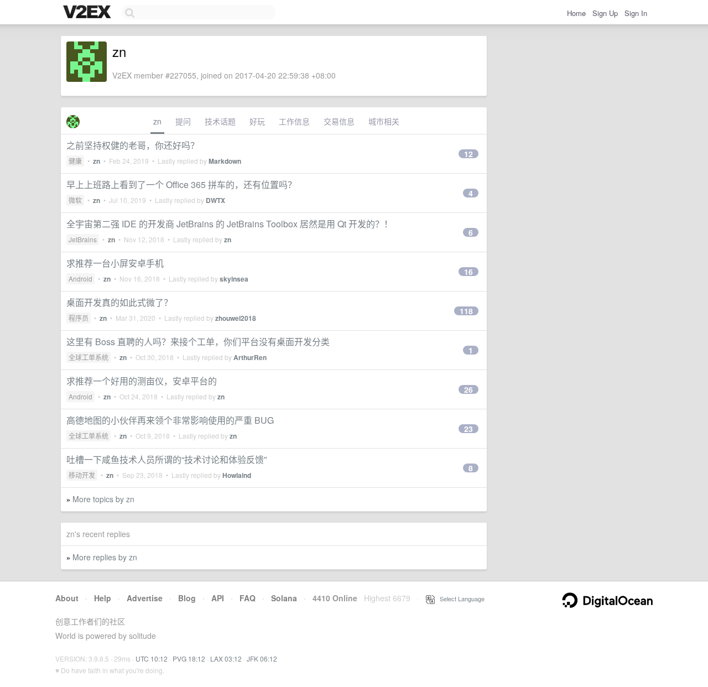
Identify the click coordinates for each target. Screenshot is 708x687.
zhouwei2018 (235, 318)
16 (468, 271)
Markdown (225, 161)
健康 (75, 160)
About (67, 597)
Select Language (460, 598)
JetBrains (83, 239)
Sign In (635, 13)
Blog (187, 597)
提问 (183, 121)
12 (468, 153)
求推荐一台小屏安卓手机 (115, 263)
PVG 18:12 (189, 658)
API (217, 597)
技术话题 (220, 121)
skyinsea (234, 279)
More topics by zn (103, 498)
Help (102, 597)
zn (157, 121)
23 (468, 428)
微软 (75, 200)
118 (466, 310)
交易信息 (339, 121)
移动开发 (82, 475)
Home (576, 13)
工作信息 (294, 121)
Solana (284, 597)
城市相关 (383, 121)
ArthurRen (250, 357)
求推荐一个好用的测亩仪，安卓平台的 (141, 380)
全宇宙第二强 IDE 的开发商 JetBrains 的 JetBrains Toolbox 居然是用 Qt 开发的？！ (229, 223)
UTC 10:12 (152, 658)
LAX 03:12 (226, 658)
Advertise (145, 597)
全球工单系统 (88, 357)
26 (468, 389)
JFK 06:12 (262, 658)
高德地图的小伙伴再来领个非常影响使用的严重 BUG (170, 420)
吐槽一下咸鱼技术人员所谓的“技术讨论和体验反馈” (166, 459)
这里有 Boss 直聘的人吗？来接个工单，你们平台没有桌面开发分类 (198, 341)
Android (80, 278)
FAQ (248, 597)
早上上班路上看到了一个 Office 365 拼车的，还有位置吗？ (181, 184)
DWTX (215, 200)
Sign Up (605, 13)
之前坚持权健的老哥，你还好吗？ (132, 145)
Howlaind (236, 475)
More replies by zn (104, 557)
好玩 (257, 121)
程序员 (78, 317)
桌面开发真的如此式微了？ (119, 302)
